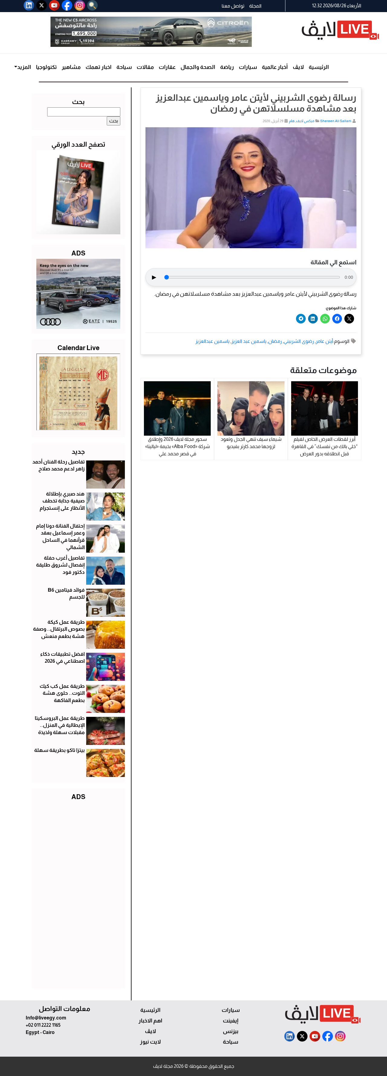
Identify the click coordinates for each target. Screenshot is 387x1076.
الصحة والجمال (197, 67)
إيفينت (230, 1021)
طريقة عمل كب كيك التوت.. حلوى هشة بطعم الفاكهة (62, 693)
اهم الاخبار (150, 1021)
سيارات (248, 67)
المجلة (255, 5)
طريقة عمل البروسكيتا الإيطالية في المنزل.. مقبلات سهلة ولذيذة (60, 725)
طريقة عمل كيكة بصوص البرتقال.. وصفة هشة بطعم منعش (59, 629)
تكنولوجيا (46, 67)
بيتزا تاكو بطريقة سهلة (59, 750)
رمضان (275, 341)
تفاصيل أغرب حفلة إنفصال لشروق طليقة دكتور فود (60, 565)
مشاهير (71, 67)
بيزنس (231, 1031)
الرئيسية (319, 67)
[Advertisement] (78, 893)
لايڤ (298, 67)
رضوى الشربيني (299, 341)
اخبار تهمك (99, 67)
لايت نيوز (150, 1042)
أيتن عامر (324, 341)
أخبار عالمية (275, 67)
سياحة (124, 67)
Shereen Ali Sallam (335, 121)
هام (291, 121)
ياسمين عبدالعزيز (212, 341)
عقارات (167, 67)
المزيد (24, 67)
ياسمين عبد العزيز (248, 341)
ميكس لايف (305, 121)
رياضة (227, 67)
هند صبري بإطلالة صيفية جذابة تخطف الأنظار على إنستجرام (62, 501)
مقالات (145, 67)
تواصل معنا (233, 5)
